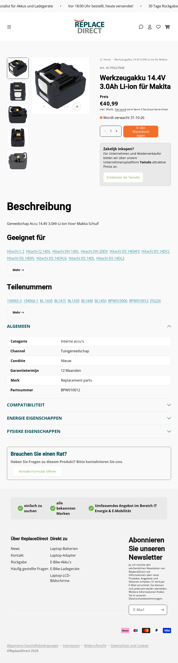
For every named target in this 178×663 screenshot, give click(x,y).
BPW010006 (117, 300)
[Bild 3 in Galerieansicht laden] (17, 114)
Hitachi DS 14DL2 (110, 258)
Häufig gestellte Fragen (29, 568)
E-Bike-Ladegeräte (64, 568)
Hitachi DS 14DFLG (51, 258)
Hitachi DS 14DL (82, 258)
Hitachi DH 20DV (94, 251)
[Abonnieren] (162, 610)
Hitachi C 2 (15, 251)
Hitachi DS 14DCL (156, 251)
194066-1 (30, 300)
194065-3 (14, 300)
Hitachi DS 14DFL (21, 258)
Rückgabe (19, 562)
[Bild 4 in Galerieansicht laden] (17, 137)
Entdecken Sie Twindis (123, 177)
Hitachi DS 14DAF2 (125, 251)
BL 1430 (46, 300)
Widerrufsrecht (95, 645)
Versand (120, 109)
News (15, 548)
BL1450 (100, 300)
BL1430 (73, 300)
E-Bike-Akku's (60, 562)
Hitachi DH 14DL (65, 251)
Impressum (71, 645)
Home (107, 59)
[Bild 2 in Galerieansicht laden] (17, 91)
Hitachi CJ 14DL (38, 251)
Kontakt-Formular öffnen (37, 471)
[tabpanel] (89, 400)
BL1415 (60, 300)
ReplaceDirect (20, 650)
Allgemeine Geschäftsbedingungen (32, 645)
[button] (10, 27)
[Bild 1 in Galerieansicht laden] (17, 68)
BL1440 (87, 300)
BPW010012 (138, 300)
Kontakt (17, 555)
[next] (77, 106)
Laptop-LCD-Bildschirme (60, 578)
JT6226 (155, 300)
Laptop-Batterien (64, 548)
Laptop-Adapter (63, 555)
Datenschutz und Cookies (129, 645)
